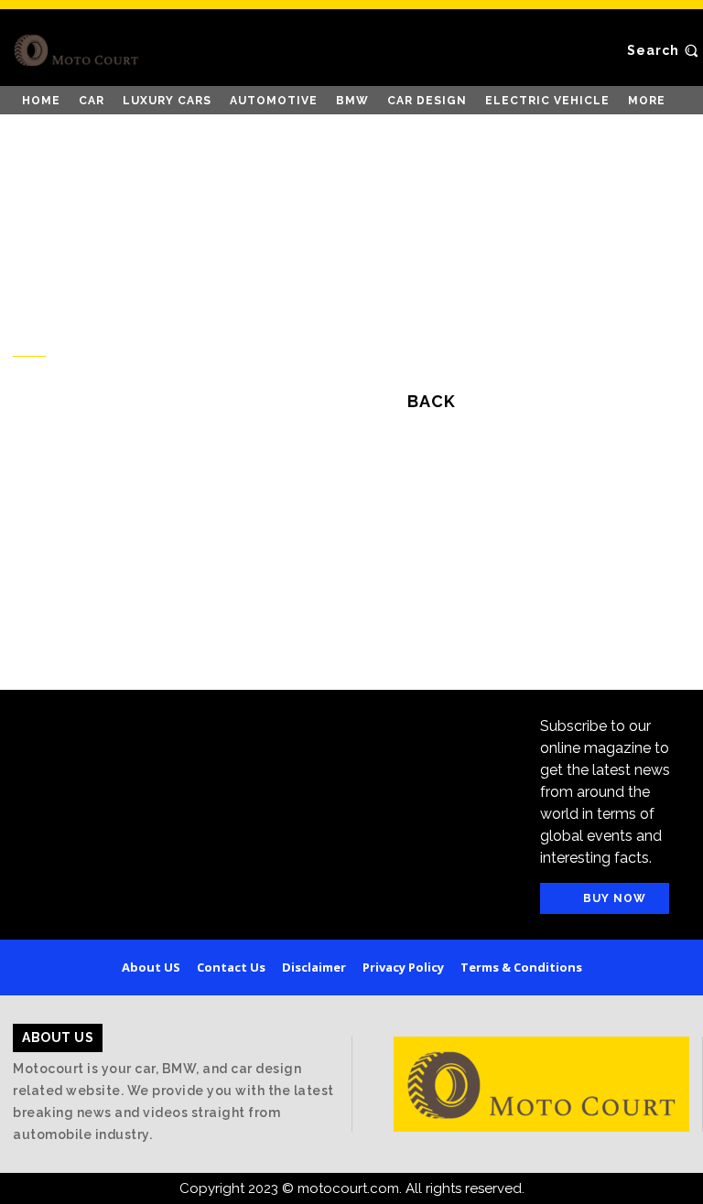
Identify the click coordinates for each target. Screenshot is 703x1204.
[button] (665, 50)
